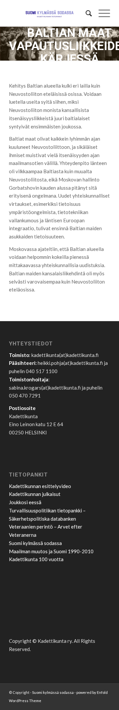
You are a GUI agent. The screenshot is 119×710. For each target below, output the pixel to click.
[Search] (85, 13)
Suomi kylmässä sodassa (35, 543)
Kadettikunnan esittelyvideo (40, 486)
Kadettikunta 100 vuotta (36, 559)
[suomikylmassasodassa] (49, 13)
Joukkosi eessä (25, 502)
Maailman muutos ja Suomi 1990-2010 (51, 551)
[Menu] (101, 13)
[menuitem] (85, 13)
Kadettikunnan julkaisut (34, 494)
